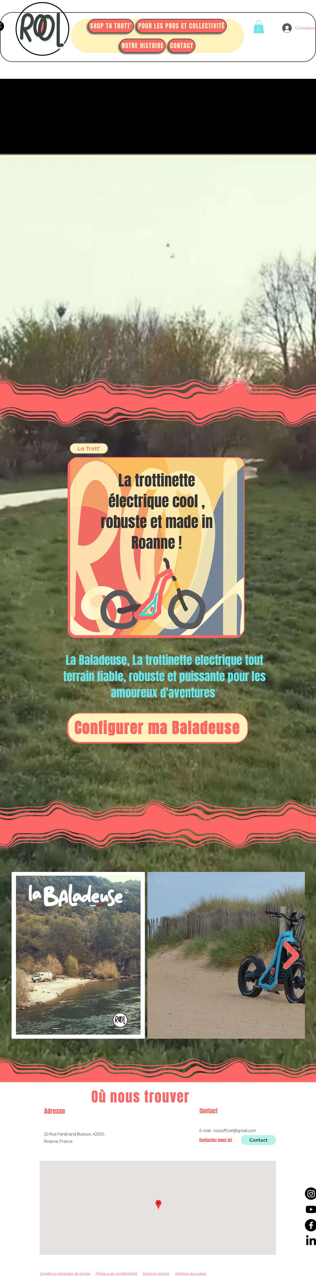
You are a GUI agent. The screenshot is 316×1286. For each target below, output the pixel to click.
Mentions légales (155, 1273)
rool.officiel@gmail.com (234, 1130)
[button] (258, 26)
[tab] (88, 448)
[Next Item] (291, 955)
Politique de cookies (190, 1273)
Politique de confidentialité (116, 1273)
